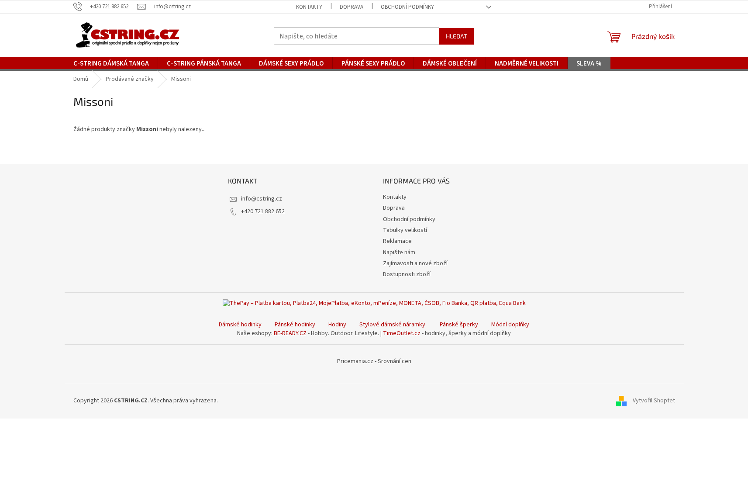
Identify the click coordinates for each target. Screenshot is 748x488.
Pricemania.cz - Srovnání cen (374, 361)
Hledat (456, 36)
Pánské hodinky (295, 324)
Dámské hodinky (240, 324)
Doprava (351, 7)
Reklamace (397, 241)
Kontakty (309, 7)
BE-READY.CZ (290, 333)
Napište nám (399, 252)
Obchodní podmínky (407, 7)
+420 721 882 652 (263, 211)
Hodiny (337, 324)
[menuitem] (111, 64)
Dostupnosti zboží (407, 274)
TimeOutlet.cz (402, 333)
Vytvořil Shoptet (654, 400)
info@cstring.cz (261, 198)
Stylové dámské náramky (392, 324)
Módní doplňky (510, 324)
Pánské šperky (459, 324)
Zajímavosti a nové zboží (415, 263)
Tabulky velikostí (405, 230)
